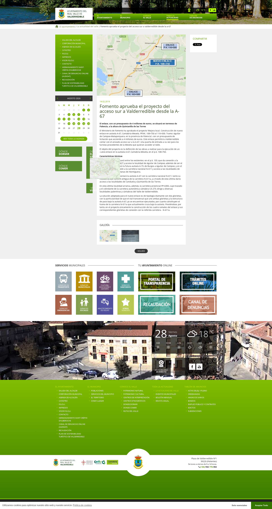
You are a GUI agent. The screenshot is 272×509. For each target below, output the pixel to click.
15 (84, 119)
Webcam (189, 10)
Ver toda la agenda (73, 138)
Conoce (147, 16)
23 (89, 123)
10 (59, 119)
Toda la (172, 16)
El (104, 16)
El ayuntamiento (67, 26)
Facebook (210, 10)
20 (74, 123)
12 (69, 119)
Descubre (91, 154)
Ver (91, 189)
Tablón (196, 16)
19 (69, 123)
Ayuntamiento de (74, 14)
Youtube (214, 10)
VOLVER (141, 251)
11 (64, 119)
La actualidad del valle (87, 26)
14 (79, 119)
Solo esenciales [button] (239, 505)
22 (84, 123)
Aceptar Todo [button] (261, 505)
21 (79, 123)
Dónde (64, 153)
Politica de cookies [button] (82, 505)
